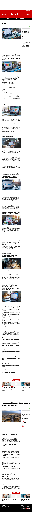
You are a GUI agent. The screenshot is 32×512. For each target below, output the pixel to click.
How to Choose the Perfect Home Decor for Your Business (26, 45)
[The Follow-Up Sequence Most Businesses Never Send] (16, 384)
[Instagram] (2, 10)
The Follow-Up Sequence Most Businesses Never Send (26, 36)
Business (23, 35)
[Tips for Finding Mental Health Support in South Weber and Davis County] (6, 384)
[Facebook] (1, 10)
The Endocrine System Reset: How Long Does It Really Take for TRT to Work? (25, 40)
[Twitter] (4, 10)
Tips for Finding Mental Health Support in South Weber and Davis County (26, 31)
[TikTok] (3, 10)
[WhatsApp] (29, 26)
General (23, 30)
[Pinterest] (28, 26)
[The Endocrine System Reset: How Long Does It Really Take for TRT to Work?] (25, 384)
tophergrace (11, 26)
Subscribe (28, 508)
